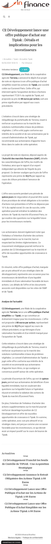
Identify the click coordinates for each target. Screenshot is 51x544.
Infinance (28, 63)
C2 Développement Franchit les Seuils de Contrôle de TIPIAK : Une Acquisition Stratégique (25, 464)
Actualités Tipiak (26, 59)
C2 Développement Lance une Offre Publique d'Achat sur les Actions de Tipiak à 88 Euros (25, 493)
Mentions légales (14, 538)
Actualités (7, 59)
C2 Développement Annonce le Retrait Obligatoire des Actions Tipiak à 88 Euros (25, 478)
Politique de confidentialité (33, 538)
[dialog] (11, 542)
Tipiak (15, 59)
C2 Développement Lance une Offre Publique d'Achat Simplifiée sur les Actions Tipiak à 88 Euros (25, 507)
